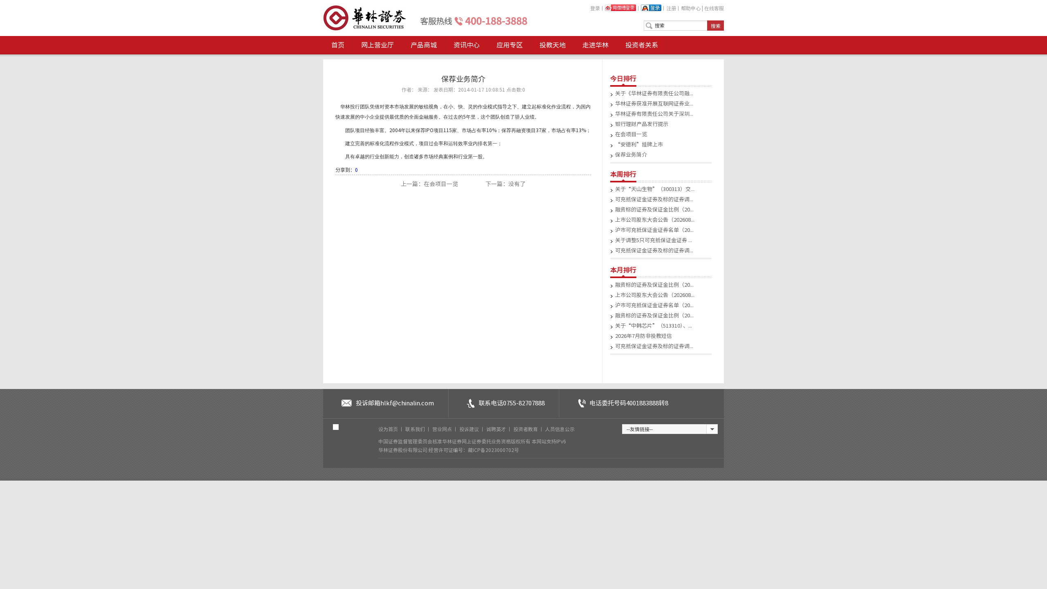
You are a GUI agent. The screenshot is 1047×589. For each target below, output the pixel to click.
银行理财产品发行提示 (641, 124)
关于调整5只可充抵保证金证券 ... (653, 240)
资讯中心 (467, 45)
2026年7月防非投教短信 (643, 336)
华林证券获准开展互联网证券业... (654, 103)
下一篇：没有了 (505, 184)
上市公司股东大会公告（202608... (654, 220)
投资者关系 (641, 45)
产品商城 (424, 45)
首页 (337, 45)
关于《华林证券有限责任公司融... (654, 93)
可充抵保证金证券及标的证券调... (654, 199)
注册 (671, 8)
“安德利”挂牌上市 (639, 144)
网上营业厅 (377, 45)
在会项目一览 (631, 134)
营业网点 (442, 429)
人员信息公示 (560, 429)
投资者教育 (526, 429)
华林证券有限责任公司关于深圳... (654, 114)
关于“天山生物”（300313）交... (654, 189)
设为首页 (388, 429)
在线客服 (714, 8)
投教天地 (552, 45)
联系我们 (415, 429)
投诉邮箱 (395, 403)
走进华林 (595, 45)
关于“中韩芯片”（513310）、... (653, 325)
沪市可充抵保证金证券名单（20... (654, 230)
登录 (595, 8)
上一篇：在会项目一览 (430, 184)
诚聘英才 (496, 429)
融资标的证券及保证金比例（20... (654, 209)
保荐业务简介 (631, 154)
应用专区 (510, 45)
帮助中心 (691, 8)
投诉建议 (469, 429)
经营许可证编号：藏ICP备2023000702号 (474, 449)
